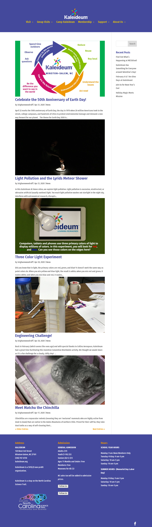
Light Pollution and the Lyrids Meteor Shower (51, 178)
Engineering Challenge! (33, 335)
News (48, 105)
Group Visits (43, 22)
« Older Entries (21, 429)
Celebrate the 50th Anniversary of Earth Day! (50, 99)
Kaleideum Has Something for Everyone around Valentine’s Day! (126, 68)
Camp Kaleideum (65, 22)
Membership (85, 22)
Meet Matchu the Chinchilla (37, 407)
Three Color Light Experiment (38, 257)
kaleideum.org (21, 461)
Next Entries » (99, 429)
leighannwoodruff (25, 105)
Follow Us (63, 486)
